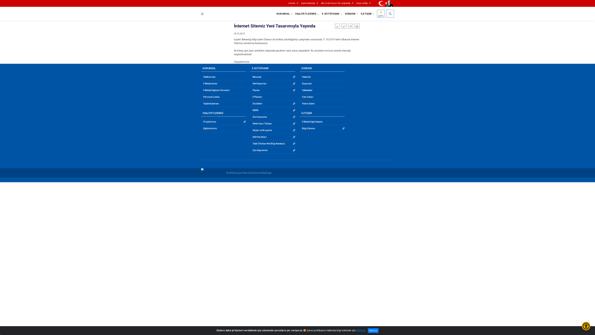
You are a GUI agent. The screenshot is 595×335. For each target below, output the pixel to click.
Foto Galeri (307, 97)
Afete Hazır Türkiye (262, 123)
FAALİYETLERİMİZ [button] (306, 14)
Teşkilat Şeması (211, 103)
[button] (350, 26)
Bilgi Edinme (308, 128)
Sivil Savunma (260, 117)
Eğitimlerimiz (210, 128)
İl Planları (257, 97)
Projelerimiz (209, 122)
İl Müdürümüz (210, 83)
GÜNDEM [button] (350, 14)
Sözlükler (257, 103)
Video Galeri (308, 103)
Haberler (306, 77)
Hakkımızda (209, 77)
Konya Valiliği (362, 3)
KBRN (255, 110)
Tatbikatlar (307, 90)
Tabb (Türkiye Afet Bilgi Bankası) (269, 143)
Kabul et (373, 330)
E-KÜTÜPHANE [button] (330, 14)
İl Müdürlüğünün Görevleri (216, 90)
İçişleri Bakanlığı (308, 3)
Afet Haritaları (260, 137)
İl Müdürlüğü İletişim (312, 122)
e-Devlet (291, 3)
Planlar (256, 90)
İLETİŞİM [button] (366, 14)
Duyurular (307, 83)
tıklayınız (361, 330)
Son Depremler (260, 150)
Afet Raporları (260, 83)
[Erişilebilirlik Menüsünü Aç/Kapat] (586, 326)
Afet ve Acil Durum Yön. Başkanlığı (335, 3)
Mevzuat (257, 77)
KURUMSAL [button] (283, 14)
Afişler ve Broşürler (262, 130)
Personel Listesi (211, 97)
